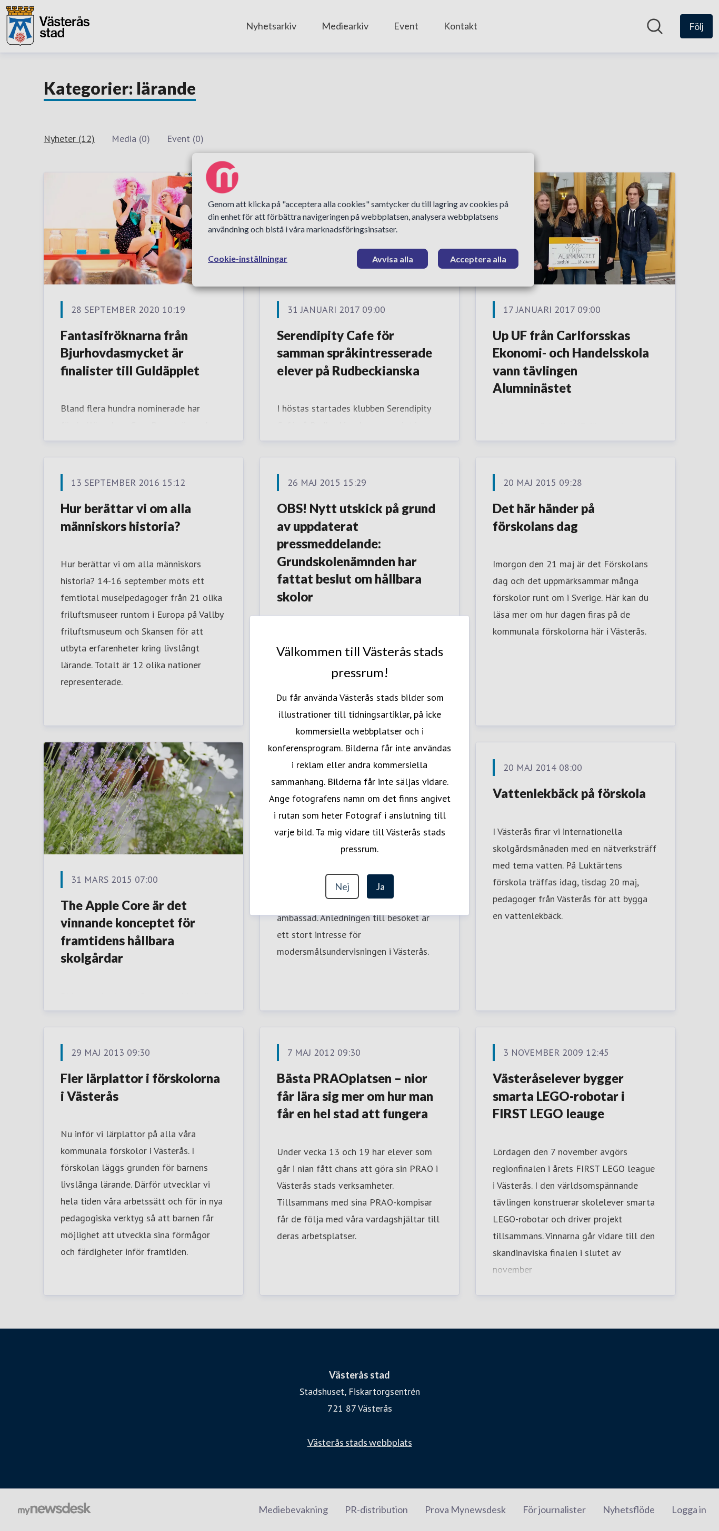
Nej (342, 886)
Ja (380, 886)
